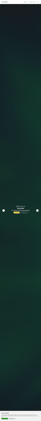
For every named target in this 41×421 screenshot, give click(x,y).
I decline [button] (6, 418)
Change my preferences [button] (12, 418)
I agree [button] (3, 418)
